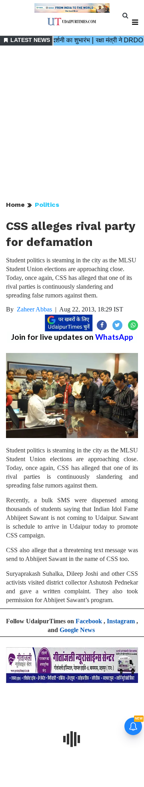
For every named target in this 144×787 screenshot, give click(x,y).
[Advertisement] (72, 124)
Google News (77, 629)
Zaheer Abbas (34, 309)
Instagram (121, 621)
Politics (47, 204)
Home (15, 204)
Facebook (89, 621)
